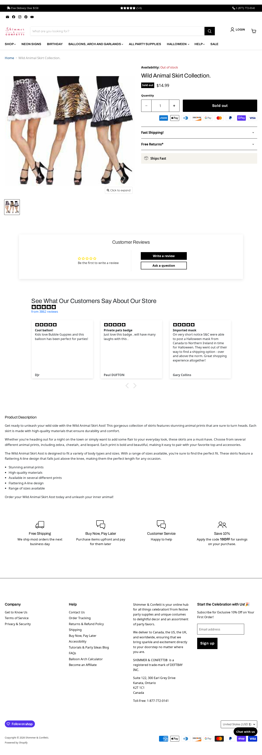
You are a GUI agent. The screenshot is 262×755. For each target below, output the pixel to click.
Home (9, 58)
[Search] (209, 31)
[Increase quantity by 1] (174, 106)
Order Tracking (80, 618)
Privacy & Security (18, 624)
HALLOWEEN (177, 44)
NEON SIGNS (31, 44)
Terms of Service (17, 618)
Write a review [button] (164, 256)
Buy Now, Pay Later (82, 636)
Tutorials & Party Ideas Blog (89, 647)
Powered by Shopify (16, 742)
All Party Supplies (145, 44)
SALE (214, 44)
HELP (198, 44)
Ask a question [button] (163, 265)
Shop (9, 44)
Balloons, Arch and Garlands (95, 44)
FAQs (72, 653)
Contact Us (77, 612)
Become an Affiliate (83, 665)
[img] (133, 307)
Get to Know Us (16, 612)
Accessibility (77, 641)
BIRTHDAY (55, 44)
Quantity (147, 95)
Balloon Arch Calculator (86, 659)
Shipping (75, 630)
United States (237, 724)
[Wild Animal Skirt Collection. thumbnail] (12, 207)
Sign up (207, 643)
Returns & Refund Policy (86, 624)
